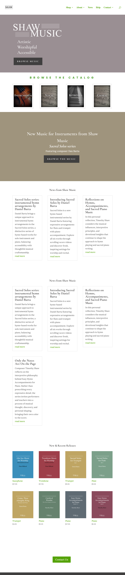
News (90, 7)
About (79, 7)
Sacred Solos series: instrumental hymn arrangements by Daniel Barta (27, 204)
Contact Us (61, 559)
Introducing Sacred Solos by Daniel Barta (62, 203)
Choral (102, 95)
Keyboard (75, 95)
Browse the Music (61, 159)
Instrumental (23, 95)
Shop (68, 7)
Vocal (49, 95)
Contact (107, 7)
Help (98, 7)
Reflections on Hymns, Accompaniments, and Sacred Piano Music (96, 206)
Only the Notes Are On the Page (25, 362)
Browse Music (28, 61)
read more (20, 256)
